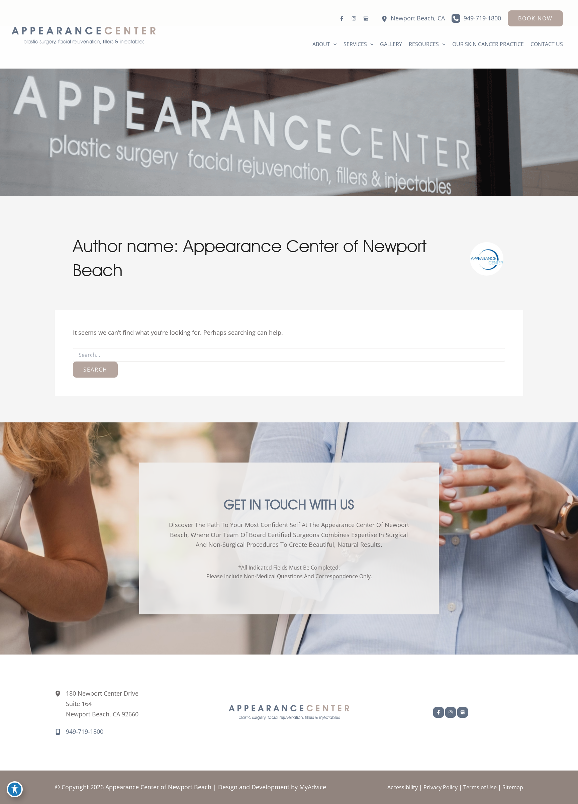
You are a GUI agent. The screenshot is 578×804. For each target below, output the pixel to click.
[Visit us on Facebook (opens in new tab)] (341, 18)
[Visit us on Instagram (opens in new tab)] (354, 18)
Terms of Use (480, 787)
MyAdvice (312, 787)
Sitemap (512, 787)
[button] (535, 18)
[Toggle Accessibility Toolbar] (15, 789)
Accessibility (402, 787)
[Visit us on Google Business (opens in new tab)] (366, 18)
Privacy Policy (440, 787)
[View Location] (384, 18)
